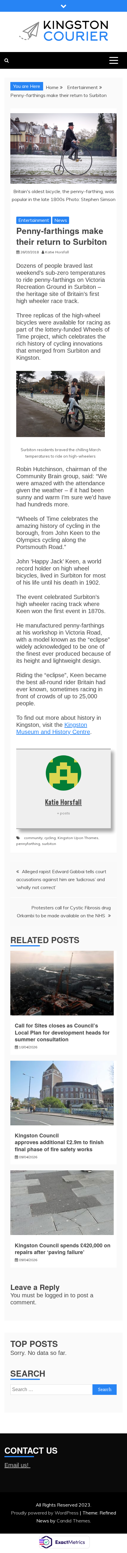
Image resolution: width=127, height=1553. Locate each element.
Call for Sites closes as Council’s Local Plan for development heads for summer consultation (62, 1032)
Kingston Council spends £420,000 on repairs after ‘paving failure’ (62, 1248)
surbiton (49, 843)
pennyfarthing (28, 843)
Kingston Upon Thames (78, 838)
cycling (50, 838)
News (60, 220)
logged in (57, 1295)
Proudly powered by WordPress (45, 1513)
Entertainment (33, 220)
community (33, 838)
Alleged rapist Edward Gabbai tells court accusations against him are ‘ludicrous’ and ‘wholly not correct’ (61, 879)
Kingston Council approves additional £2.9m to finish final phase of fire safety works (59, 1142)
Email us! (17, 1465)
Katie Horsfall (63, 801)
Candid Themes (73, 1521)
